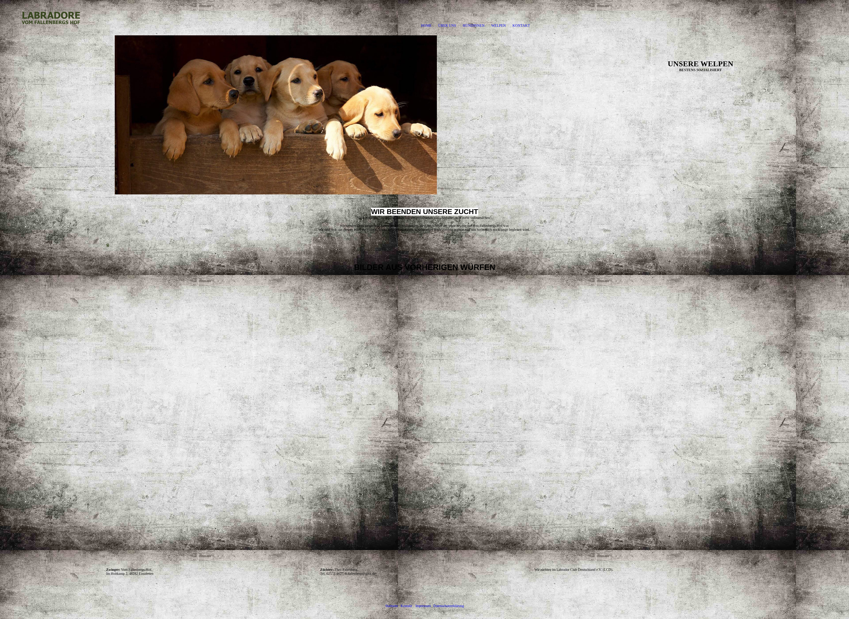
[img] (51, 17)
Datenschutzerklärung (448, 606)
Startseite (393, 606)
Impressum (424, 606)
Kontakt (408, 606)
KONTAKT (521, 25)
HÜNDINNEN (474, 25)
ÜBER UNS (447, 25)
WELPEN (498, 25)
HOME (426, 25)
